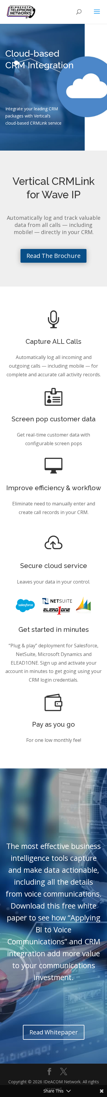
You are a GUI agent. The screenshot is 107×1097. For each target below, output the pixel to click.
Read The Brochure (53, 256)
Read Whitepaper (53, 1032)
